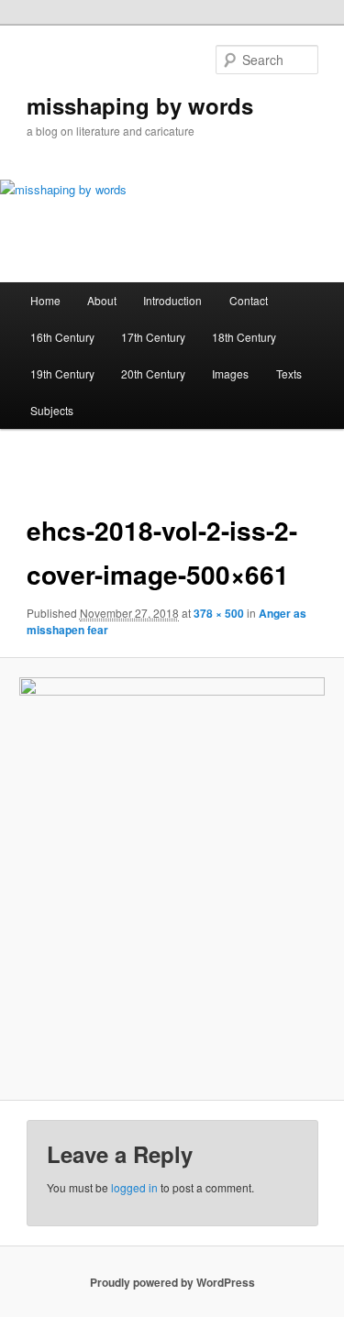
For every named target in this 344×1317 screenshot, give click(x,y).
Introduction (172, 300)
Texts (289, 373)
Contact (248, 300)
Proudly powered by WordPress (172, 1282)
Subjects (51, 410)
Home (45, 300)
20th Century (153, 373)
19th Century (62, 373)
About (102, 300)
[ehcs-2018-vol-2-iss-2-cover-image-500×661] (171, 879)
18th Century (244, 337)
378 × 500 (219, 613)
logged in (134, 1187)
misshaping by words (140, 105)
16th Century (62, 337)
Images (230, 373)
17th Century (153, 337)
